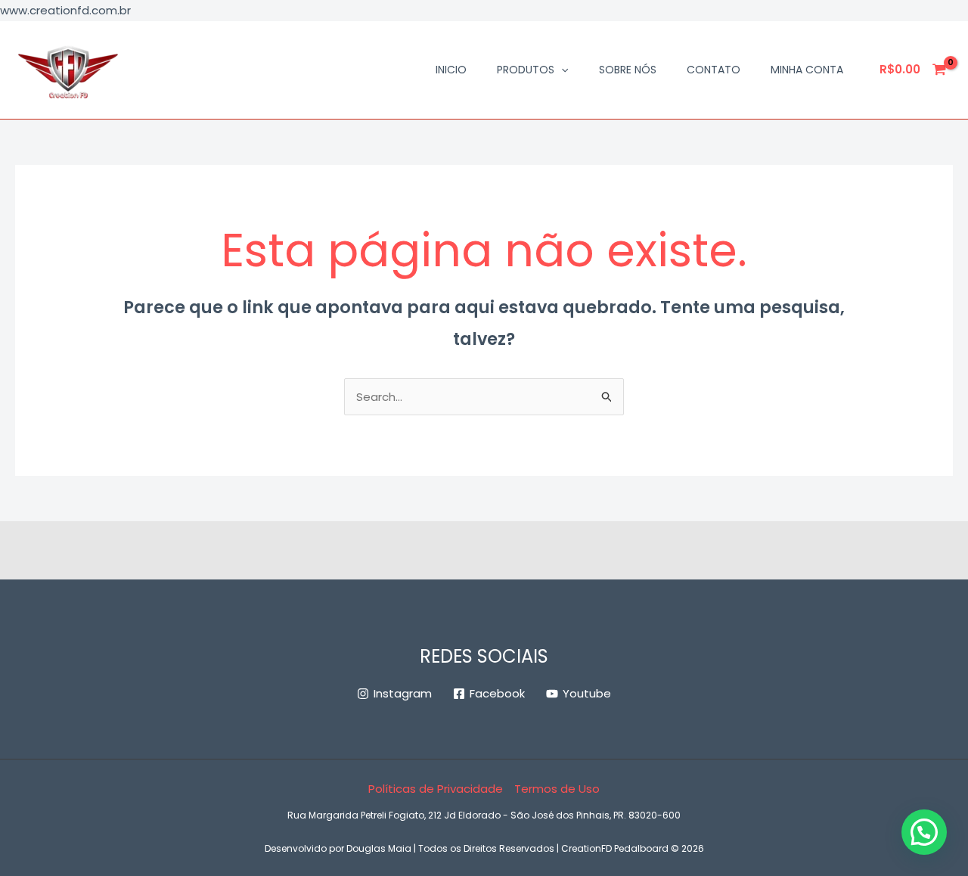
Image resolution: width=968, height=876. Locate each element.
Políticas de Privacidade (435, 789)
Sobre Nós (627, 69)
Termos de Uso (557, 789)
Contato (713, 69)
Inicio (451, 69)
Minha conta (807, 69)
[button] (561, 69)
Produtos (525, 69)
